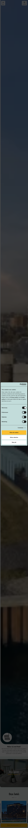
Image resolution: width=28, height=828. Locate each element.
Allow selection (14, 437)
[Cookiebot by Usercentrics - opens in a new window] (20, 384)
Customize (20, 427)
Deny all (14, 442)
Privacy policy (14, 397)
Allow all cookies (14, 432)
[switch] (24, 412)
